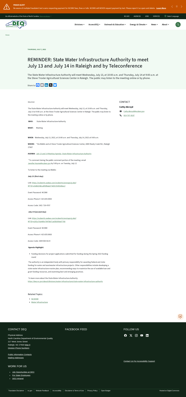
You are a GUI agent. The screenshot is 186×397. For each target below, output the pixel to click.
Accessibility (57, 391)
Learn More (161, 8)
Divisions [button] (79, 24)
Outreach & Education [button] (114, 24)
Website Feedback (42, 391)
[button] (178, 24)
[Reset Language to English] (165, 16)
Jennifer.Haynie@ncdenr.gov (39, 163)
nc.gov (30, 391)
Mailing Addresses (16, 358)
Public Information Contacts (20, 354)
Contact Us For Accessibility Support (139, 361)
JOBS (147, 16)
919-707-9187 (129, 115)
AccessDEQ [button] (93, 24)
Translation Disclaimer (16, 391)
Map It (27, 345)
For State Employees (21, 375)
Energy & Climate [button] (137, 24)
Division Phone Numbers (18, 348)
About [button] (164, 24)
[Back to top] (180, 316)
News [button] (153, 24)
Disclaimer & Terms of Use (74, 391)
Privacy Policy (92, 391)
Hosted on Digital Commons (169, 391)
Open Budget (105, 391)
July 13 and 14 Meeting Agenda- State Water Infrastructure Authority (63, 153)
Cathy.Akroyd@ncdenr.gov (134, 111)
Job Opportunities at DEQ (23, 372)
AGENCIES (137, 16)
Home (7, 35)
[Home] (16, 22)
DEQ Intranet (18, 379)
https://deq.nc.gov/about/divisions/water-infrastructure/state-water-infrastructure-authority (65, 281)
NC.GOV (126, 16)
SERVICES (156, 16)
